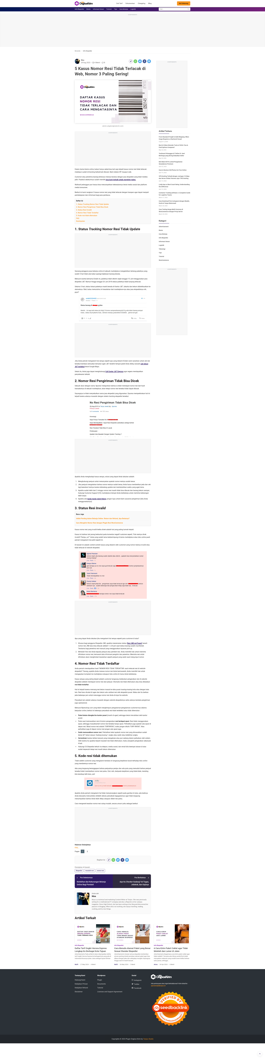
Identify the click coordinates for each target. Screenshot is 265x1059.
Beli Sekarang (183, 3)
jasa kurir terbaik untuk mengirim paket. (120, 180)
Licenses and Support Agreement (109, 992)
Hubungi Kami (80, 980)
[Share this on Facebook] (144, 61)
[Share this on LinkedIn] (149, 61)
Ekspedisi (79, 870)
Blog (149, 3)
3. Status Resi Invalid (84, 210)
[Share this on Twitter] (140, 61)
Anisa (156, 964)
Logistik (133, 9)
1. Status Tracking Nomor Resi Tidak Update (92, 204)
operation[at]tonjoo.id (158, 986)
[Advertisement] (132, 30)
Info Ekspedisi (79, 9)
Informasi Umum (98, 9)
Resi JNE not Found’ (134, 643)
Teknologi (162, 249)
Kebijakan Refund (81, 988)
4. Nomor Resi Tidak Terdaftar (87, 213)
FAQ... (77, 848)
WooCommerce (164, 260)
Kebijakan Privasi (81, 984)
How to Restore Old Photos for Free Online (173, 170)
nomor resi (100, 870)
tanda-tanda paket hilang (96, 499)
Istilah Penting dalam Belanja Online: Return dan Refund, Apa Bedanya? (102, 518)
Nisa (82, 60)
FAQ (77, 218)
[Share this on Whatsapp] (135, 61)
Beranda (77, 51)
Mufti (76, 964)
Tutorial (109, 9)
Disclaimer (79, 992)
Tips (115, 9)
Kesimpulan (80, 221)
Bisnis (88, 9)
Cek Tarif (119, 3)
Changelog (141, 3)
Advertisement (164, 226)
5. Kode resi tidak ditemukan (86, 216)
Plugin (99, 980)
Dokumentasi (130, 3)
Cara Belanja (123, 9)
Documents (101, 984)
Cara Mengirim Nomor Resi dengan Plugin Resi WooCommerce (99, 523)
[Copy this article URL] (131, 61)
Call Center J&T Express (114, 371)
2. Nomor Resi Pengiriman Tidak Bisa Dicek (92, 207)
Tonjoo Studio (148, 1039)
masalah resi (89, 870)
